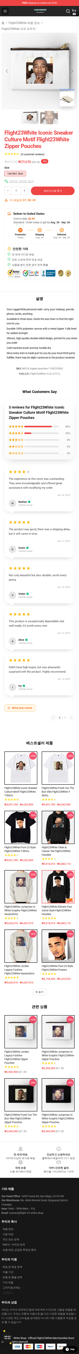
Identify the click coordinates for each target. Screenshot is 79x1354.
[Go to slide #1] (30, 117)
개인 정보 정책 (11, 1239)
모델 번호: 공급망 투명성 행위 (19, 1249)
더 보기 (39, 992)
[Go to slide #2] (49, 117)
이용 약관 (8, 1234)
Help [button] (72, 1349)
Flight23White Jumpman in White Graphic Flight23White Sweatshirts (20, 910)
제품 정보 (8, 1229)
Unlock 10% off (7, 1338)
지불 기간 (8, 1272)
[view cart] (74, 11)
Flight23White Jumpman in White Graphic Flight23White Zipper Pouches (58, 1055)
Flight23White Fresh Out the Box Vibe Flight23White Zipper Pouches (20, 1118)
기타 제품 (8, 1282)
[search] (68, 11)
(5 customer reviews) (32, 154)
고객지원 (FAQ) (11, 1287)
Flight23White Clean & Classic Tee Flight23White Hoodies (56, 851)
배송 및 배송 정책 (12, 1266)
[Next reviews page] (71, 717)
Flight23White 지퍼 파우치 (18, 29)
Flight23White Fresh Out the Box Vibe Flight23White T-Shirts (58, 792)
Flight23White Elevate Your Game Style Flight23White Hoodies (57, 910)
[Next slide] (72, 71)
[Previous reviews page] (53, 717)
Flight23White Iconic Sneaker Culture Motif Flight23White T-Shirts (20, 792)
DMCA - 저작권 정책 (14, 1244)
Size (6, 167)
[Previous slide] (7, 71)
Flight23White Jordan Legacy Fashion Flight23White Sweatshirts (19, 970)
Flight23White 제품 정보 (24, 23)
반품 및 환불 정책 (12, 1277)
